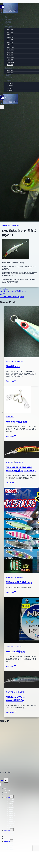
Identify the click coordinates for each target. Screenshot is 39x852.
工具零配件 (8, 75)
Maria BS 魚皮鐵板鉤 (16, 421)
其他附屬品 (7, 830)
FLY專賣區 (7, 841)
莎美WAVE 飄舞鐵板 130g (19, 582)
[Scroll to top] (2, 780)
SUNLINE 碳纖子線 (15, 651)
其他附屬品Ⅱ (10, 73)
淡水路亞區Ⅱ (10, 55)
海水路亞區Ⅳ (10, 50)
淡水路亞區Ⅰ (10, 52)
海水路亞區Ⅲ (10, 47)
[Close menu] (0, 784)
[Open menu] (2, 107)
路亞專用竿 (10, 29)
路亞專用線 (10, 39)
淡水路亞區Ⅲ (10, 57)
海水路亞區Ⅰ (10, 42)
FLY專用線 (10, 90)
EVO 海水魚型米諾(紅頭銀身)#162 (12, 296)
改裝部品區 (8, 78)
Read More (11, 381)
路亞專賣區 (15, 225)
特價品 (7, 24)
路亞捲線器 (10, 32)
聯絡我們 (8, 22)
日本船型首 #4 (13, 366)
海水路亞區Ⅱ (10, 44)
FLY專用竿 (10, 88)
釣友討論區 (8, 19)
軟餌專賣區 (10, 37)
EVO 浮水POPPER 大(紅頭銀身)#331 (13, 290)
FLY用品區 (10, 83)
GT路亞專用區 (10, 62)
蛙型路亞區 (10, 34)
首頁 (6, 17)
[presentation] (21, 332)
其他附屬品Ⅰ (10, 70)
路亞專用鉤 (10, 60)
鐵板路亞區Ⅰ (10, 65)
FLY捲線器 (10, 85)
